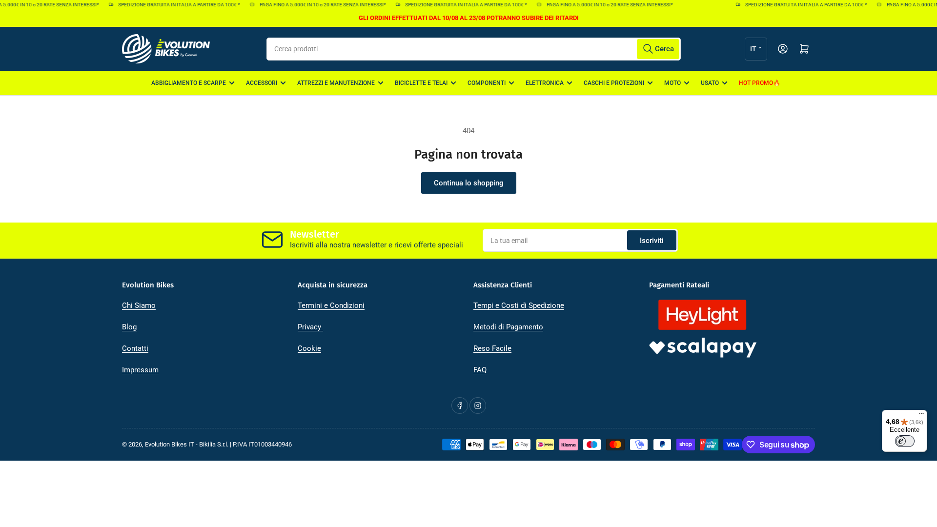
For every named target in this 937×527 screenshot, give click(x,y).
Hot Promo (756, 83)
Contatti (135, 348)
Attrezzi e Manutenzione (336, 83)
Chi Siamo (139, 305)
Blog (129, 327)
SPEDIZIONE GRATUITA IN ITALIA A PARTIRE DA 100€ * (175, 4)
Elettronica (545, 83)
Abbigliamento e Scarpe (188, 83)
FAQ (480, 369)
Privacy (310, 327)
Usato (710, 83)
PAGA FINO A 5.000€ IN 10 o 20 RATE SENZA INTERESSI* (318, 4)
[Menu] (921, 416)
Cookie (309, 348)
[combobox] (473, 49)
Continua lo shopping (469, 183)
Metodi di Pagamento (508, 327)
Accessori (261, 83)
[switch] (905, 441)
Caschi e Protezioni (614, 83)
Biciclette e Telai (421, 83)
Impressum (140, 369)
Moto (672, 83)
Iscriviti (652, 240)
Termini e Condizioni (331, 305)
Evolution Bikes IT (169, 444)
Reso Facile (492, 348)
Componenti (487, 83)
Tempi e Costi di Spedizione (518, 305)
